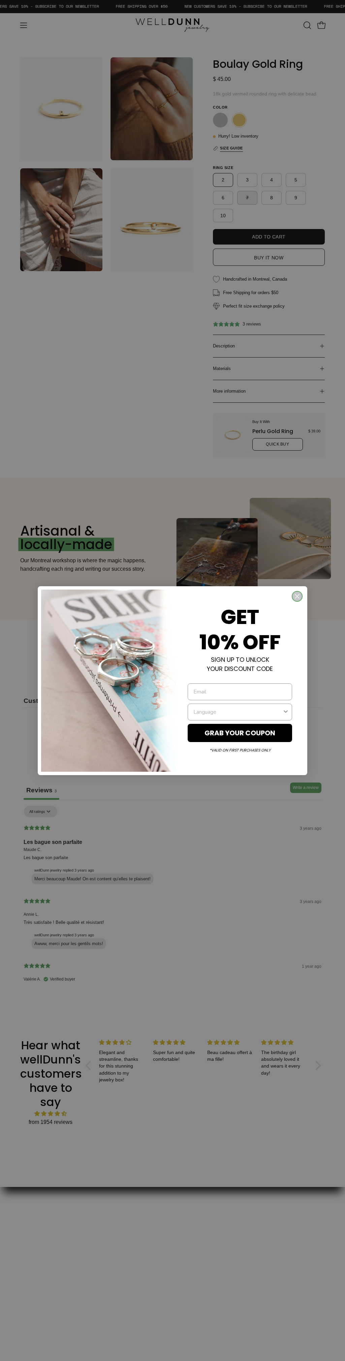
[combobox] (237, 712)
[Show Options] (285, 712)
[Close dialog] (297, 596)
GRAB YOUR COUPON (240, 733)
